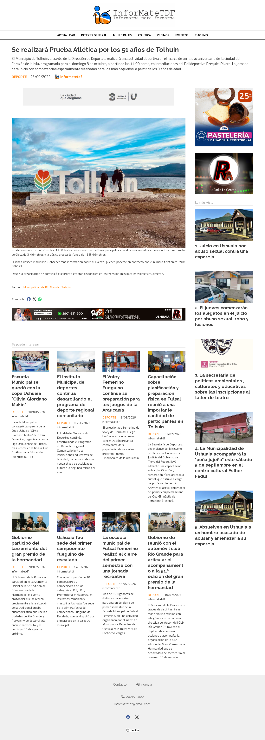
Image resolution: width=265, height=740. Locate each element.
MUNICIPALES (122, 35)
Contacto (120, 684)
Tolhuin (66, 287)
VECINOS (163, 35)
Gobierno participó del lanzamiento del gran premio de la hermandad (29, 548)
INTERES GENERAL (94, 35)
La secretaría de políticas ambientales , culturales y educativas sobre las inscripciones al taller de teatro (222, 386)
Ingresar (146, 684)
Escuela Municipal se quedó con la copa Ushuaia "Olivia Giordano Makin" (29, 390)
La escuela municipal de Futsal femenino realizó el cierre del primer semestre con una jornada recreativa (120, 557)
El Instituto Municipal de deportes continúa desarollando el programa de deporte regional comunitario (75, 396)
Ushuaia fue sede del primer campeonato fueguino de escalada (74, 548)
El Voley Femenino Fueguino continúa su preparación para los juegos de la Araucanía (121, 393)
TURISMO (201, 35)
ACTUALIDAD (66, 35)
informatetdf (71, 77)
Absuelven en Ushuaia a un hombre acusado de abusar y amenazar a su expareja (223, 535)
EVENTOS (182, 35)
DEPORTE (19, 76)
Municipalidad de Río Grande (41, 287)
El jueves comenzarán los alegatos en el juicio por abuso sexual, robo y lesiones (221, 316)
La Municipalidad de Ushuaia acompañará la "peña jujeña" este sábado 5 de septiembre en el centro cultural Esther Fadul (223, 462)
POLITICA (144, 35)
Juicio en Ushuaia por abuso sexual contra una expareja (221, 251)
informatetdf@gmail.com (132, 704)
